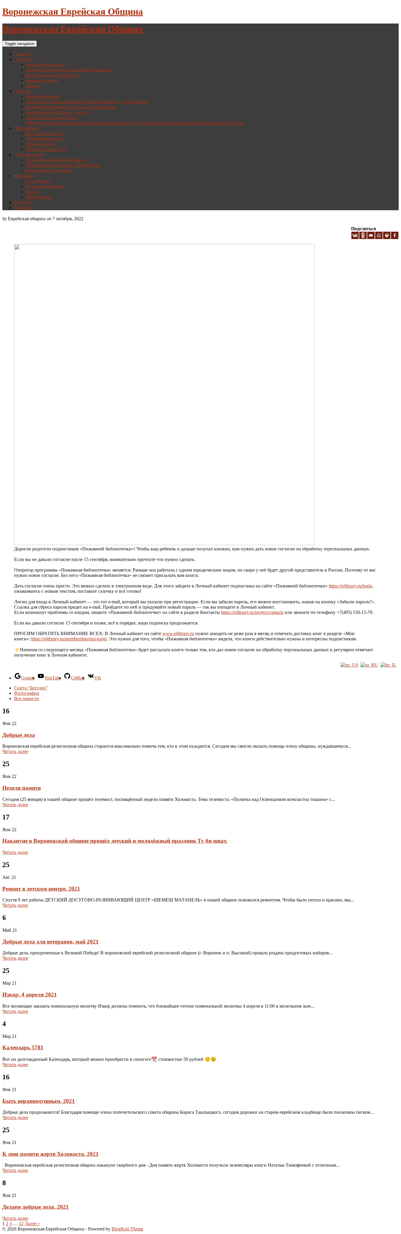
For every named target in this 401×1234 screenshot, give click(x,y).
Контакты (24, 207)
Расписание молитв (45, 64)
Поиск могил (39, 196)
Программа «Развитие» (49, 170)
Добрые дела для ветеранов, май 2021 (50, 942)
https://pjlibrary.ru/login (350, 585)
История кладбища (45, 186)
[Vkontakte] (355, 235)
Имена (32, 191)
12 (21, 1223)
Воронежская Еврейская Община (72, 11)
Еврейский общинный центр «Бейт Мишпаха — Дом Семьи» (87, 101)
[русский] (369, 664)
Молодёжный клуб (45, 138)
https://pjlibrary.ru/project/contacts (252, 612)
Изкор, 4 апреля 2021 (29, 994)
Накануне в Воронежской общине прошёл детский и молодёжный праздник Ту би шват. (115, 841)
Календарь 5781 (22, 1047)
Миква (32, 85)
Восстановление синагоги (52, 75)
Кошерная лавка (42, 80)
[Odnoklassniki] (363, 235)
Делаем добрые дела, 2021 (35, 1207)
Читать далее (15, 751)
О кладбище (38, 180)
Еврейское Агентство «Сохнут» (58, 112)
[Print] (387, 235)
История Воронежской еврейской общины (68, 69)
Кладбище (24, 175)
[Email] (371, 235)
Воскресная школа (44, 133)
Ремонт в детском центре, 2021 (41, 889)
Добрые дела (18, 735)
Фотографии (26, 693)
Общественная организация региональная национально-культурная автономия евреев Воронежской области (135, 122)
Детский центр (29, 154)
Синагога (23, 59)
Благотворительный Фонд (52, 117)
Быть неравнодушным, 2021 (38, 1101)
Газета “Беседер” (31, 687)
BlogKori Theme (127, 1228)
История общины (43, 96)
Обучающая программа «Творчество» (63, 165)
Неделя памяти (21, 788)
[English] (349, 664)
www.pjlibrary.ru (178, 633)
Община (22, 90)
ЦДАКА (22, 202)
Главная (22, 53)
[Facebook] (395, 235)
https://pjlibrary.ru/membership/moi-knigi (69, 638)
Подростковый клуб (46, 149)
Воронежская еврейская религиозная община (71, 106)
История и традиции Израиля (55, 159)
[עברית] (388, 664)
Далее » (32, 1223)
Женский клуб (40, 143)
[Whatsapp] (379, 235)
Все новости (26, 698)
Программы (26, 128)
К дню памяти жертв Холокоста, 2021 (50, 1154)
